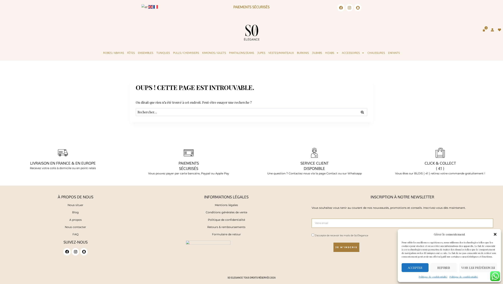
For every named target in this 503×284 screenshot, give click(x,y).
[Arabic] (144, 6)
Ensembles (145, 52)
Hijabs (329, 52)
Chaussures (376, 52)
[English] (150, 6)
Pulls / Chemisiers (186, 52)
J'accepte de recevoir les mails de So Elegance (341, 235)
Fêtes (131, 52)
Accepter (415, 268)
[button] (495, 234)
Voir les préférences (478, 268)
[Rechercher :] (251, 112)
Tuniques (163, 52)
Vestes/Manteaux (281, 52)
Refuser (443, 268)
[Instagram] (349, 7)
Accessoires (351, 52)
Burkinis (303, 52)
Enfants (394, 52)
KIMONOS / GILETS (214, 52)
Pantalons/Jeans (241, 52)
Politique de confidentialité (433, 276)
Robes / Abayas (113, 52)
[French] (155, 6)
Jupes (261, 52)
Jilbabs (317, 52)
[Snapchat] (358, 7)
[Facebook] (341, 7)
